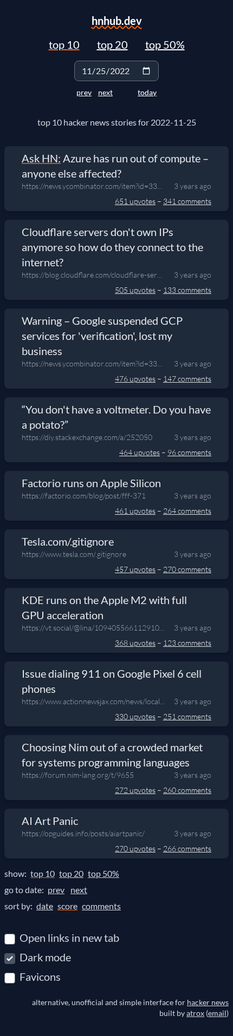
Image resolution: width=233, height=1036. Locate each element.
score (67, 906)
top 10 (64, 44)
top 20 (112, 44)
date (44, 906)
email (217, 1013)
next (105, 92)
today (147, 92)
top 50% (165, 44)
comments (101, 906)
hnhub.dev (117, 20)
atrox (195, 1013)
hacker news (208, 1002)
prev (84, 92)
